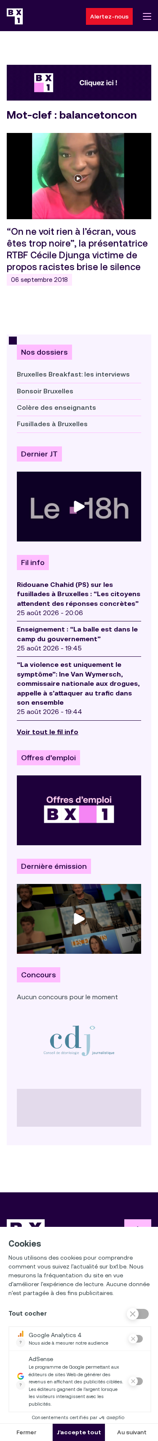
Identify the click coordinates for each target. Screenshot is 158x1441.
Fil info (33, 562)
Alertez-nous (109, 16)
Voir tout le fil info (47, 732)
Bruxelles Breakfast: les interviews (73, 374)
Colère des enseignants (56, 407)
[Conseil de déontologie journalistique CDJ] (79, 1040)
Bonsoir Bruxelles (45, 391)
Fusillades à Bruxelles (52, 424)
